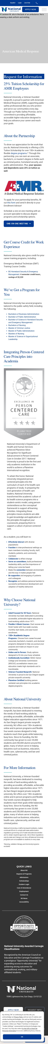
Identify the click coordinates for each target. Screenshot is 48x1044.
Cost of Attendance (24, 888)
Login (20, 3)
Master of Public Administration (21, 331)
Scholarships (24, 881)
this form (11, 202)
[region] (22, 1026)
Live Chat (27, 3)
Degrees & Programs (24, 874)
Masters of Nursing (16, 334)
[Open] (44, 9)
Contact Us (24, 895)
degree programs (19, 153)
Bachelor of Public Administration (22, 317)
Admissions (24, 877)
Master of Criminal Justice (19, 328)
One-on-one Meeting (17, 224)
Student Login (24, 884)
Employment (24, 891)
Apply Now (30, 9)
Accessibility (24, 902)
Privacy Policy (18, 1017)
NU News (24, 898)
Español (12, 3)
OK (22, 1037)
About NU (24, 870)
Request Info (35, 1010)
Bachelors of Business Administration (23, 314)
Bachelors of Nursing (17, 325)
